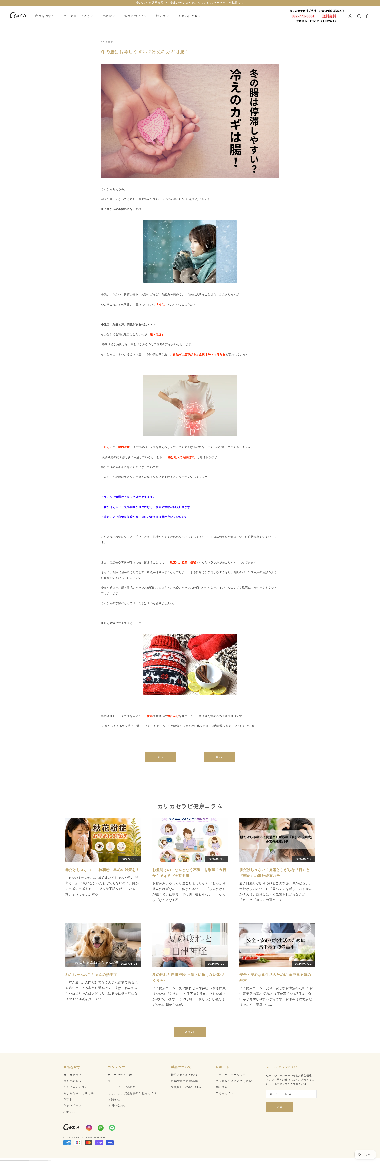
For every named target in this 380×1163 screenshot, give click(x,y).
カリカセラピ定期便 (121, 1087)
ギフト (67, 1099)
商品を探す (43, 16)
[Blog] (101, 1128)
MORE (189, 1032)
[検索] (359, 16)
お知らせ (114, 1099)
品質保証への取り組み (186, 1087)
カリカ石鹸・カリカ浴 (78, 1093)
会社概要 (222, 1087)
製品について (134, 16)
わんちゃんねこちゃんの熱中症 (91, 975)
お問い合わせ (188, 16)
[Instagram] (89, 1128)
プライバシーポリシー (231, 1074)
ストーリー (115, 1081)
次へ (219, 757)
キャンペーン (72, 1105)
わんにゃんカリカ (75, 1087)
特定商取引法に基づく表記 (234, 1081)
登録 (279, 1107)
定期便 (107, 16)
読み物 (161, 16)
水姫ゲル (69, 1111)
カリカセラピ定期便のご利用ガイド (132, 1093)
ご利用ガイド (225, 1093)
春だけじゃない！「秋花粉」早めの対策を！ (102, 870)
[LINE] (112, 1128)
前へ (160, 757)
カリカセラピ (72, 1074)
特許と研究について (184, 1074)
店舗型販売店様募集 (184, 1081)
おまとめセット (74, 1081)
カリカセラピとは (77, 16)
